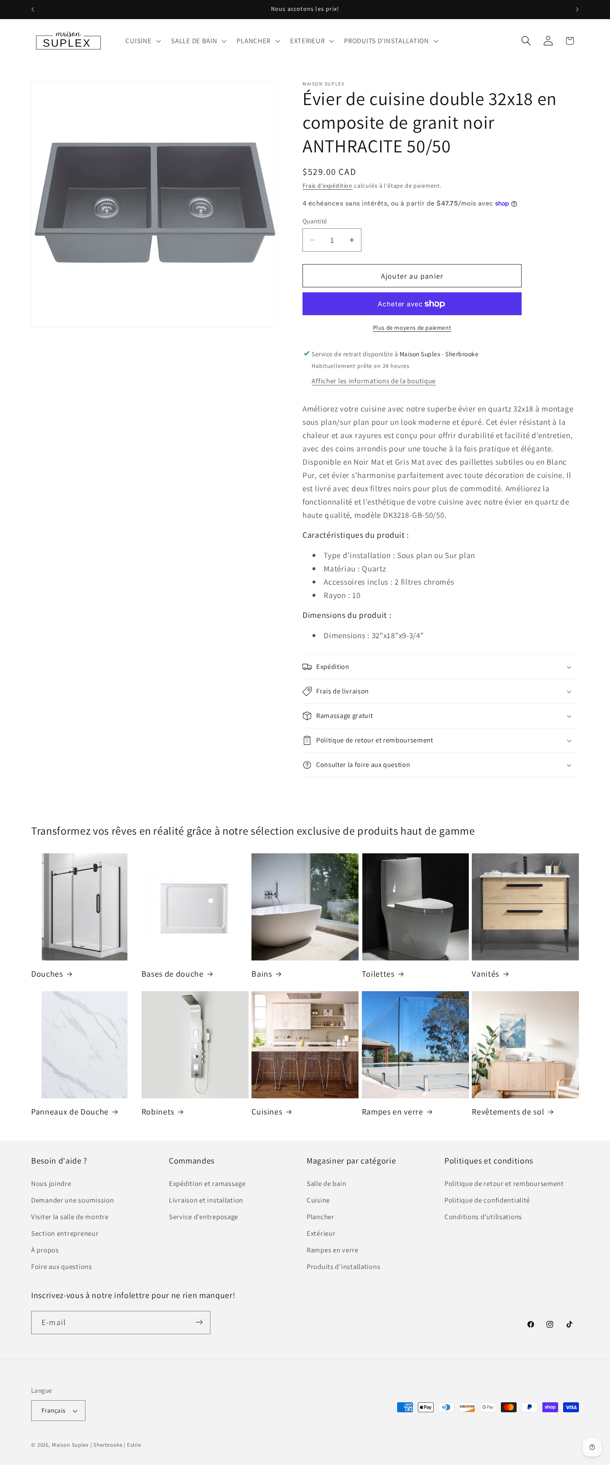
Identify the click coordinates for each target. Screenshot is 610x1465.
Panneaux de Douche (70, 1112)
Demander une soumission (72, 1200)
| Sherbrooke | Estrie (116, 1445)
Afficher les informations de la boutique (374, 380)
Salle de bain (326, 1183)
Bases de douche (173, 974)
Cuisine (318, 1200)
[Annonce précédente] (33, 9)
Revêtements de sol (508, 1112)
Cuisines (266, 1112)
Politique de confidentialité (487, 1200)
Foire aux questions (61, 1266)
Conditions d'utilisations (483, 1216)
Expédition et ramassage (207, 1183)
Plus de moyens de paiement (412, 327)
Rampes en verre (392, 1112)
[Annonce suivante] (577, 9)
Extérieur (321, 1233)
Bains (261, 974)
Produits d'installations (343, 1266)
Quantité (315, 221)
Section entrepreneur (64, 1233)
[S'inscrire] (199, 1322)
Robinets (158, 1112)
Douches (47, 974)
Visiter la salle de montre (70, 1216)
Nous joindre (51, 1183)
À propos (45, 1249)
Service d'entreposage (203, 1216)
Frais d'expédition (327, 185)
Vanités (485, 974)
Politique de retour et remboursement (504, 1183)
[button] (142, 40)
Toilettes (378, 974)
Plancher (320, 1216)
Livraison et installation (206, 1200)
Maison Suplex (70, 1445)
